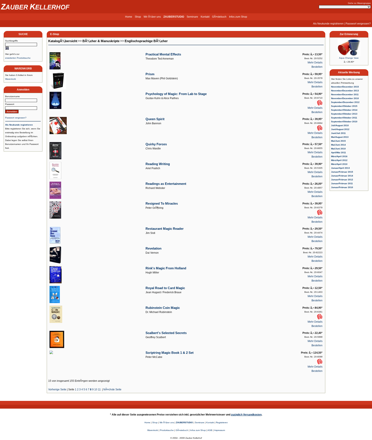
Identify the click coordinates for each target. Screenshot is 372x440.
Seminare (192, 16)
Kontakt (205, 16)
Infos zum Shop (238, 16)
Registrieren (222, 422)
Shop (138, 16)
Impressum (219, 430)
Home (128, 16)
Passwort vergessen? (358, 23)
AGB (210, 430)
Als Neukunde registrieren (328, 23)
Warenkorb (10, 79)
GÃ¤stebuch (219, 16)
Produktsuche (167, 430)
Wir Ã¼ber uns (152, 16)
